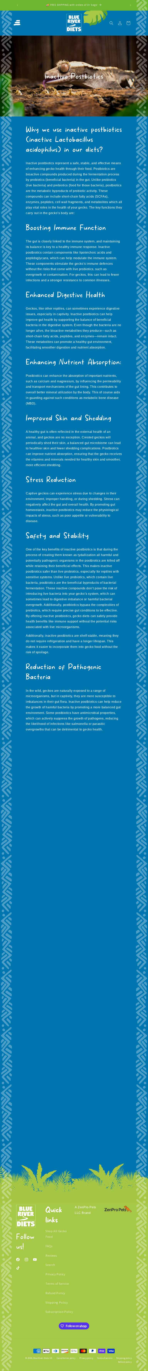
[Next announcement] (130, 5)
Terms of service (104, 1358)
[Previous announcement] (17, 5)
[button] (18, 23)
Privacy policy (86, 1358)
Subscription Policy (59, 1312)
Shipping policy (124, 1358)
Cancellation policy (66, 1358)
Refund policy (125, 1362)
